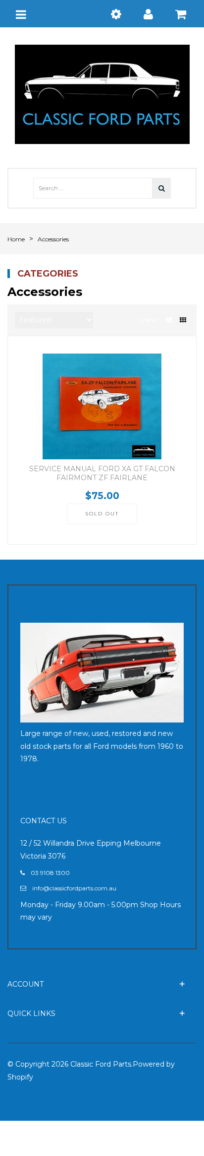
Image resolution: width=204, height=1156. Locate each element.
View (148, 320)
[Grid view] (183, 320)
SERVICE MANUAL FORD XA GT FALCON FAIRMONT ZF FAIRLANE (102, 473)
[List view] (169, 320)
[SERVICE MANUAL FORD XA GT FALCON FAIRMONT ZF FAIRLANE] (102, 406)
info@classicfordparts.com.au (74, 888)
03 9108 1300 (50, 872)
